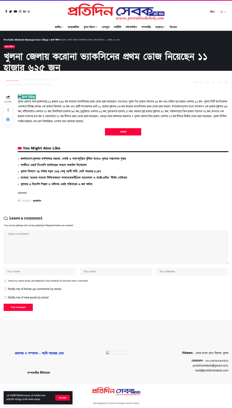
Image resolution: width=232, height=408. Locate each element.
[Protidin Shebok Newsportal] (116, 12)
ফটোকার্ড (123, 132)
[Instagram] (20, 11)
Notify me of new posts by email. (28, 298)
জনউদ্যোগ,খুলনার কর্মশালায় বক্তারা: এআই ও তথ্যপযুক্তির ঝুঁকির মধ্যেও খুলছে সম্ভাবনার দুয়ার (73, 159)
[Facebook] (6, 11)
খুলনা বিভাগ (9, 46)
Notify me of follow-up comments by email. (35, 289)
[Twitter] (10, 11)
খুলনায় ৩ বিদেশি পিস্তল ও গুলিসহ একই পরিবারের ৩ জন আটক (56, 184)
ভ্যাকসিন (37, 200)
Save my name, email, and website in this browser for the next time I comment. (48, 280)
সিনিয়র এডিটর (12, 79)
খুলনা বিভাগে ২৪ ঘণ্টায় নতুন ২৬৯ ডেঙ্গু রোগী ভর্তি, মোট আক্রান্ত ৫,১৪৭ (61, 171)
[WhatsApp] (29, 11)
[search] (205, 12)
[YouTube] (15, 11)
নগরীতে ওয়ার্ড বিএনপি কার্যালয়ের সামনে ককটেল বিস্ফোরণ (54, 165)
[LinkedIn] (24, 11)
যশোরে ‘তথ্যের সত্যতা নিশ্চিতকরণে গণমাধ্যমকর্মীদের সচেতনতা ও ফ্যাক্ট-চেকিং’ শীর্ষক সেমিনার (74, 178)
